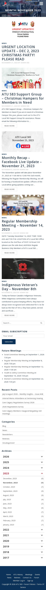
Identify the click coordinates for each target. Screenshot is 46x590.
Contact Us (27, 577)
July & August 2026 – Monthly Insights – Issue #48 (22, 394)
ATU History (18, 574)
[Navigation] (41, 3)
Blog (4, 426)
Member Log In (19, 580)
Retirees (5, 438)
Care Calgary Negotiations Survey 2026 (18, 402)
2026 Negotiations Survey (13, 406)
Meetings (28, 574)
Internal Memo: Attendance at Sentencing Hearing (22, 398)
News (4, 43)
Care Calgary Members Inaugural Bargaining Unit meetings (22, 412)
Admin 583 (25, 63)
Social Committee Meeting (14, 354)
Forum (36, 577)
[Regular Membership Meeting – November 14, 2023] (23, 205)
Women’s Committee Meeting (16, 379)
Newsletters (7, 434)
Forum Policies (29, 584)
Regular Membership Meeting (16, 360)
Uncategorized (8, 443)
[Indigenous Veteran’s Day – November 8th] (23, 268)
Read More (9, 126)
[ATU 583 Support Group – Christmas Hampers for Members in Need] (23, 78)
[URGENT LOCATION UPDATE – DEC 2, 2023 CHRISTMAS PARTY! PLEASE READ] (23, 30)
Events (37, 574)
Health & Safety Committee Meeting (19, 373)
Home (8, 574)
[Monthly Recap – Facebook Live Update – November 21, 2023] (23, 141)
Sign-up (30, 580)
